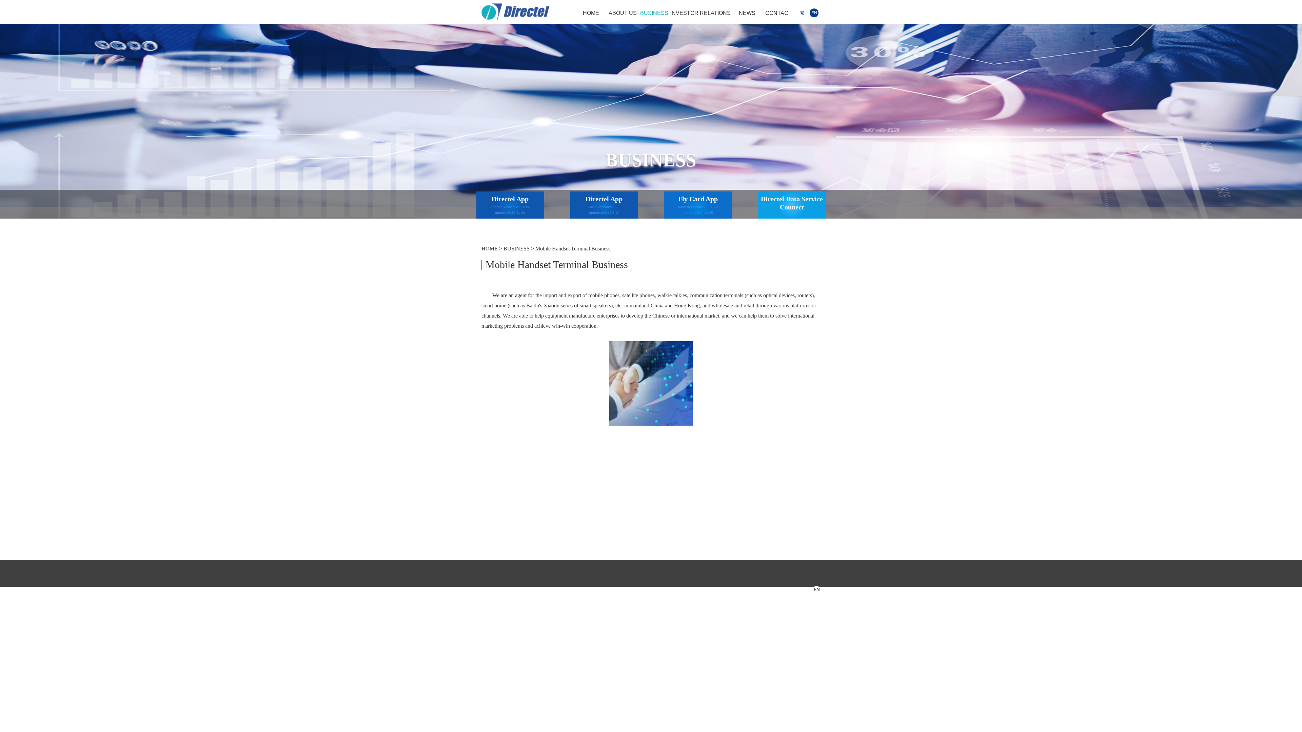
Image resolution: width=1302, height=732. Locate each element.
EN (814, 13)
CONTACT (778, 13)
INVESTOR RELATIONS (700, 13)
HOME (591, 13)
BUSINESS (654, 13)
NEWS (747, 13)
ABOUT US (623, 13)
